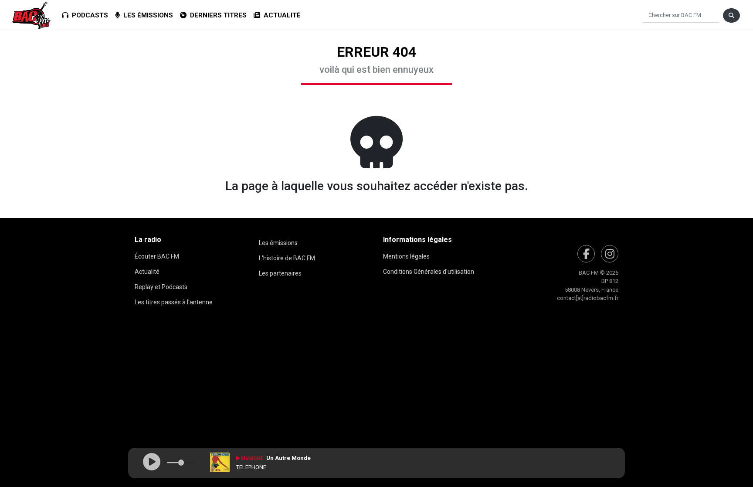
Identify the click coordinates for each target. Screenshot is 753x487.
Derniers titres (217, 15)
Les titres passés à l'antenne (174, 302)
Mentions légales (406, 256)
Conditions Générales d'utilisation (428, 271)
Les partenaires (280, 273)
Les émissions (146, 15)
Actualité (280, 15)
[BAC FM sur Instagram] (609, 253)
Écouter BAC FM (157, 256)
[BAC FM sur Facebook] (586, 253)
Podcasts (88, 15)
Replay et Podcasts (161, 286)
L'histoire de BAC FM (287, 258)
